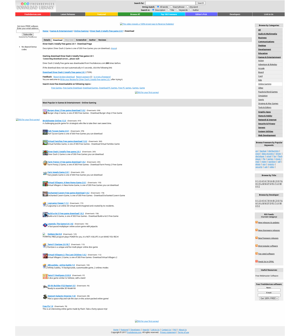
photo (257, 164)
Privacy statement (168, 332)
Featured (101, 14)
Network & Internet (267, 119)
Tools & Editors (264, 107)
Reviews (102, 40)
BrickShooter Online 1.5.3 (54, 120)
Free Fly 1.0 (48, 306)
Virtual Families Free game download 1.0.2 (67, 141)
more (114, 48)
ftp (264, 159)
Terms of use (183, 332)
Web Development (267, 135)
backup (263, 151)
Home (116, 329)
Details (47, 40)
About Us (183, 329)
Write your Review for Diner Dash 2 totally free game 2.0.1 (85, 79)
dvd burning (273, 151)
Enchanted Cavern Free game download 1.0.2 (68, 193)
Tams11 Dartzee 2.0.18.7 (59, 244)
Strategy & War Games (268, 103)
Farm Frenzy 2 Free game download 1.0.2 (66, 162)
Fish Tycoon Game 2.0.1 (58, 131)
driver (278, 153)
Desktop (262, 45)
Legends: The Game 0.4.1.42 (60, 223)
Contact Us (166, 329)
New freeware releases (268, 238)
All (259, 30)
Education (263, 53)
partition (272, 161)
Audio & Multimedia (267, 33)
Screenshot (81, 40)
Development (264, 49)
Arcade (261, 68)
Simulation (263, 95)
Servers (261, 127)
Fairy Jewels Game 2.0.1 (58, 172)
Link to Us (268, 14)
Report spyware (83, 76)
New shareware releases (269, 230)
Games (135, 88)
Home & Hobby (265, 115)
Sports (261, 99)
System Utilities (265, 131)
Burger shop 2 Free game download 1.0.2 (66, 110)
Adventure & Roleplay (267, 64)
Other (260, 88)
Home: (46, 31)
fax (274, 156)
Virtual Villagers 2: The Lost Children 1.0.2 (67, 254)
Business (262, 37)
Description (160, 10)
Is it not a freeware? (102, 76)
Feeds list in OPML (266, 261)
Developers (235, 14)
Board (261, 72)
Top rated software (266, 253)
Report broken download (64, 76)
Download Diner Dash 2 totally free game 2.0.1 (64, 72)
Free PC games (124, 88)
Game (142, 88)
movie (278, 159)
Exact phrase (178, 7)
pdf (279, 161)
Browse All (135, 14)
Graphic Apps (264, 112)
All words (164, 7)
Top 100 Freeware (169, 14)
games (270, 159)
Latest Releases (68, 14)
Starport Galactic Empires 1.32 (62, 296)
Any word (194, 7)
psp (264, 164)
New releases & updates (268, 222)
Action (261, 60)
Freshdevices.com (33, 14)
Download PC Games (108, 88)
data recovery (268, 153)
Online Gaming (81, 31)
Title (172, 10)
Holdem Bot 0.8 (55, 234)
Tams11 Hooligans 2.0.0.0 (59, 275)
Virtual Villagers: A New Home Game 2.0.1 (67, 182)
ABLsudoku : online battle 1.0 (61, 265)
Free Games (56, 88)
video (272, 167)
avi (256, 151)
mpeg (263, 161)
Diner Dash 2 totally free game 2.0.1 (106, 31)
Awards (145, 329)
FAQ (175, 329)
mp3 (257, 161)
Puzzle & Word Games (268, 91)
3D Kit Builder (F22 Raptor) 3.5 (61, 285)
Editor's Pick (201, 14)
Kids (260, 80)
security (258, 167)
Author (195, 10)
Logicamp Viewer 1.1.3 (58, 203)
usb (266, 167)
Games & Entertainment (61, 31)
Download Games (90, 88)
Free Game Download (72, 88)
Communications (266, 41)
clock (257, 153)
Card (260, 76)
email (269, 156)
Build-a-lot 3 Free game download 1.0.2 (66, 213)
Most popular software (268, 246)
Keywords (183, 10)
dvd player (260, 156)
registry (271, 164)
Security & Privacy (266, 123)
